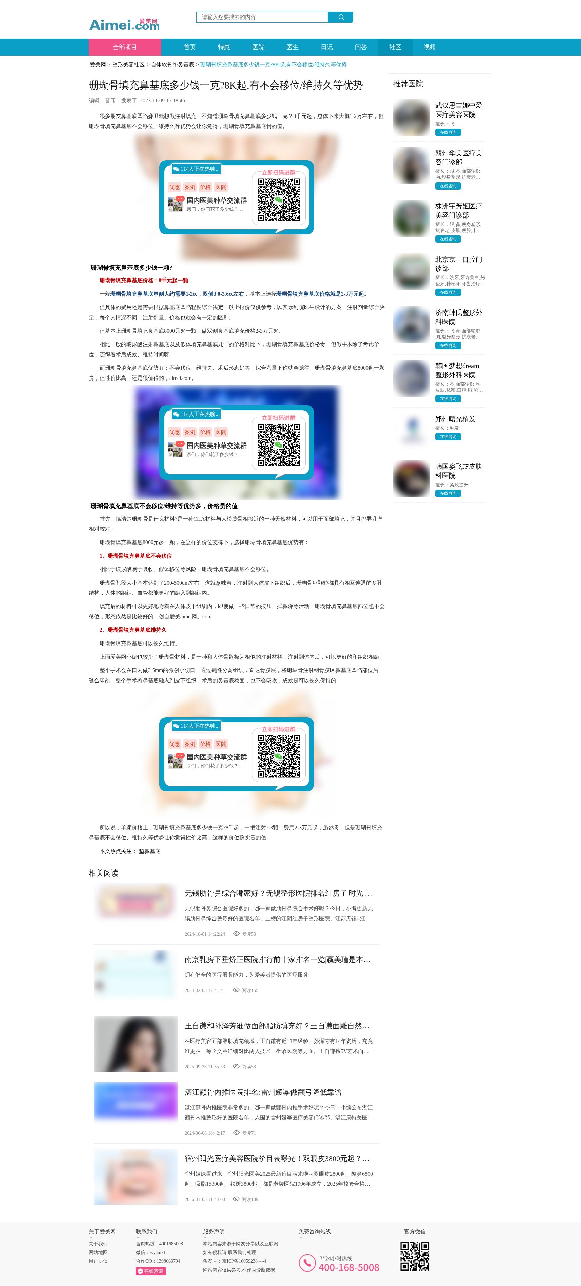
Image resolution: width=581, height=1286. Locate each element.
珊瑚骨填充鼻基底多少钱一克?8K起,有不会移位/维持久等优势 (273, 64)
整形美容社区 (128, 64)
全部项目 (125, 47)
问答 (361, 47)
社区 (395, 47)
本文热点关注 (116, 851)
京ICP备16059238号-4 (244, 1261)
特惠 (224, 47)
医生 (292, 47)
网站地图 (98, 1252)
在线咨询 (448, 132)
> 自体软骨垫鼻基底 (170, 64)
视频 (430, 47)
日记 (327, 47)
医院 (258, 47)
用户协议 (98, 1261)
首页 (190, 47)
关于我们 (98, 1243)
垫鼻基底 (149, 851)
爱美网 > (100, 64)
